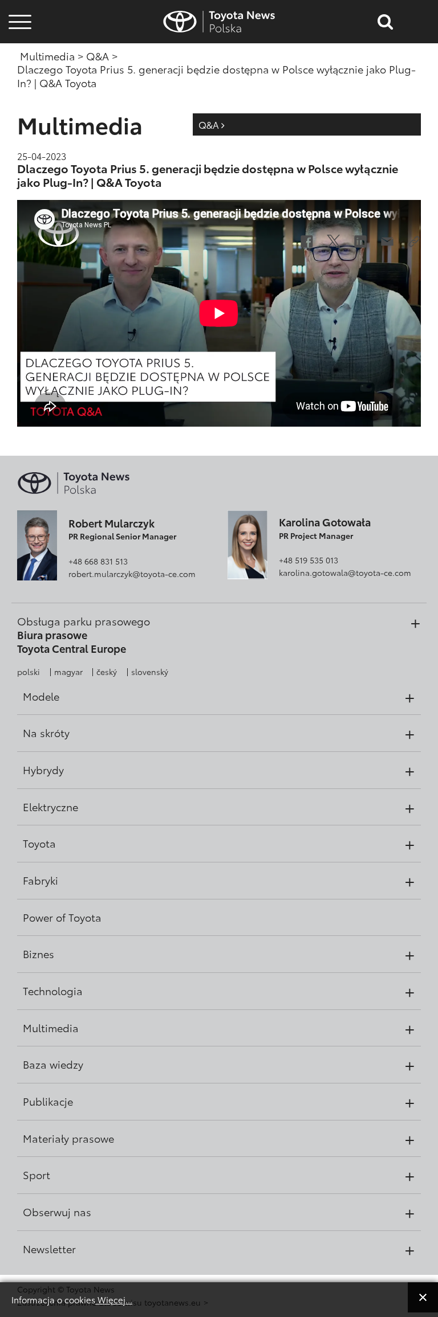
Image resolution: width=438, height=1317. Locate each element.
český (106, 671)
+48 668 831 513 (98, 561)
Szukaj (20, 91)
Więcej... (113, 1299)
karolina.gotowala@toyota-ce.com (345, 572)
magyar (68, 671)
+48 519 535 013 (308, 560)
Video (18, 60)
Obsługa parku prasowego (83, 620)
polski (28, 671)
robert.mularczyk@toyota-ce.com (132, 573)
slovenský (149, 671)
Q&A (209, 124)
